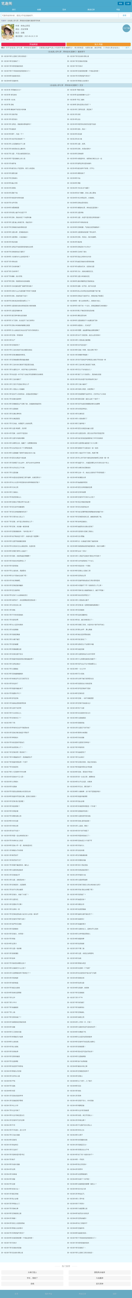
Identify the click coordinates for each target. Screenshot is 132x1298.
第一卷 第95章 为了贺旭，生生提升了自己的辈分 (18, 320)
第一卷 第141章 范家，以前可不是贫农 (14, 433)
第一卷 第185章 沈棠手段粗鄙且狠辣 (13, 541)
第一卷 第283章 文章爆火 (9, 782)
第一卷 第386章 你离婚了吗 (76, 1032)
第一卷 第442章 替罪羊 (75, 1169)
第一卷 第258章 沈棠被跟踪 (76, 718)
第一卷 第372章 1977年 (75, 997)
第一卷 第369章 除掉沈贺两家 (11, 993)
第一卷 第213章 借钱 (8, 610)
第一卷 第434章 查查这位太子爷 (78, 1150)
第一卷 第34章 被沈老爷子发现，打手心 (80, 168)
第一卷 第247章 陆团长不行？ (11, 693)
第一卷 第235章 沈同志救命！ (11, 664)
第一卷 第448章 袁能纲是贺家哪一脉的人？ (82, 1184)
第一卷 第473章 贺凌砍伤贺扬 (77, 61)
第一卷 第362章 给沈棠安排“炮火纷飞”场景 (81, 973)
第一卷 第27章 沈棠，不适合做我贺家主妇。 (16, 154)
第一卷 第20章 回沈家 (74, 134)
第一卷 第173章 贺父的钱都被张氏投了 (14, 512)
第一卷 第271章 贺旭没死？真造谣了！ (14, 752)
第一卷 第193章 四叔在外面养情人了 (13, 561)
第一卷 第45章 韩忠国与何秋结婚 (12, 198)
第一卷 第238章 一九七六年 (76, 669)
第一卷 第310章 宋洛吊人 (75, 845)
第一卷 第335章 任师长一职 (10, 909)
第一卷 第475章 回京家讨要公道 (78, 56)
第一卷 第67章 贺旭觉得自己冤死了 (13, 252)
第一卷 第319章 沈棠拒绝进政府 (12, 870)
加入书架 (98, 44)
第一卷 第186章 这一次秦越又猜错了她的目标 (82, 541)
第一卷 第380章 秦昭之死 (75, 1017)
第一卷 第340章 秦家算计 (75, 919)
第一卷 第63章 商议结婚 (9, 242)
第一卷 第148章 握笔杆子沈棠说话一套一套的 (82, 448)
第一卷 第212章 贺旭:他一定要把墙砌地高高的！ (83, 605)
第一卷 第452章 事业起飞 (75, 1194)
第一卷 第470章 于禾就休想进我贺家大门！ (16, 71)
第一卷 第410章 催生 (74, 1091)
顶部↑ (115, 1294)
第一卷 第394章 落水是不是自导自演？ (80, 1051)
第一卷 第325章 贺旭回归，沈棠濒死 (13, 885)
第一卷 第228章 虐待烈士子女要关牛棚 (80, 644)
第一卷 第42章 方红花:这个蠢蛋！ (78, 188)
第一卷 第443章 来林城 (9, 1174)
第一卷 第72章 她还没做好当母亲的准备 (80, 261)
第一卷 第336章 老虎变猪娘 (76, 909)
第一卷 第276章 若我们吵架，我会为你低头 (82, 762)
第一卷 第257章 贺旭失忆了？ (11, 718)
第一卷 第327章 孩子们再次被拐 (12, 890)
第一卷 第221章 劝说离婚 (9, 629)
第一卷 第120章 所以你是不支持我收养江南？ (82, 379)
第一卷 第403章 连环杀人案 (10, 1076)
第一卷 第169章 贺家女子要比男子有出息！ (16, 502)
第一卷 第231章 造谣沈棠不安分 (12, 654)
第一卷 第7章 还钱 (7, 104)
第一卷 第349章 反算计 (9, 943)
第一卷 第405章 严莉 (8, 1081)
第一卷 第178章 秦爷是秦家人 (77, 522)
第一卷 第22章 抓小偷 (74, 139)
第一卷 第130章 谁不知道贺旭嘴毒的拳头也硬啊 (83, 404)
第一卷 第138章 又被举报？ (76, 423)
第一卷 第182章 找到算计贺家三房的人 (80, 531)
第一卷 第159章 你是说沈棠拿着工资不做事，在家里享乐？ (21, 477)
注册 (127, 3)
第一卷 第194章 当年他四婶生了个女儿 (80, 561)
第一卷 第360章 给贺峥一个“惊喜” (78, 968)
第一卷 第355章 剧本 (8, 958)
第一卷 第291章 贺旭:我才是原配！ (13, 801)
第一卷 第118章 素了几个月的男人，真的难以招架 (84, 374)
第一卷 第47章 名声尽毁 (9, 203)
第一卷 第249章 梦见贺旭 (9, 698)
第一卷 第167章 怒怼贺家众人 (11, 497)
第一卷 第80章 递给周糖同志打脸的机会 (80, 281)
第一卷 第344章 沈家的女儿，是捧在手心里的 (82, 929)
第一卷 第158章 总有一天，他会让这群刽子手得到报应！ (86, 472)
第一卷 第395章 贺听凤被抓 (10, 1056)
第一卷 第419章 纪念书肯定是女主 (12, 1115)
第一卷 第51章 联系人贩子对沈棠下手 (14, 212)
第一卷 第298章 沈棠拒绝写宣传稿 (78, 816)
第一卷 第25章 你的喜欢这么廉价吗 (13, 149)
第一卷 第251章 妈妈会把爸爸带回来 (13, 703)
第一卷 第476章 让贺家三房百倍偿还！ (14, 56)
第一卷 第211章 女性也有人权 (11, 605)
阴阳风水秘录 (99, 1272)
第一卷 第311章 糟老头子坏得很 (12, 850)
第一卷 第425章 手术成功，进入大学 (13, 1130)
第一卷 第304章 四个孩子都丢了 (78, 831)
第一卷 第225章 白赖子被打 (10, 639)
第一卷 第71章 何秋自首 (9, 261)
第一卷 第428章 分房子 (75, 1135)
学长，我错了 (32, 1278)
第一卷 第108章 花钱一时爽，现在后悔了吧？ (82, 350)
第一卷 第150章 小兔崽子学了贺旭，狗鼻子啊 (82, 453)
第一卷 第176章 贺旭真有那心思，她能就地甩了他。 (85, 517)
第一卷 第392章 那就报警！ (76, 1047)
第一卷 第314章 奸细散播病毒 (77, 855)
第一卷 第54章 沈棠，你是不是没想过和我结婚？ (84, 217)
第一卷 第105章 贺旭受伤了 (10, 345)
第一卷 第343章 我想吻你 (9, 929)
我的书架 (48, 1294)
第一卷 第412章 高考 (74, 1096)
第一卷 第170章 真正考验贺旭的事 (78, 502)
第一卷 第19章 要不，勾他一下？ (12, 134)
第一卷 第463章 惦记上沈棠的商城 (12, 1223)
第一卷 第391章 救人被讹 (9, 1047)
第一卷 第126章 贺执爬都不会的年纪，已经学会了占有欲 (86, 394)
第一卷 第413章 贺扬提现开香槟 (12, 1100)
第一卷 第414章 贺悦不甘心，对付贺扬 (80, 1100)
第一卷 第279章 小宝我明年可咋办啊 (13, 772)
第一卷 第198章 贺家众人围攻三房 (78, 571)
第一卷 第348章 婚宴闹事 (75, 939)
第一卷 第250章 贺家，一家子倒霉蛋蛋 (80, 698)
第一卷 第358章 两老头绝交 (76, 963)
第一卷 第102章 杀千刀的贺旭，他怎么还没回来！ (84, 335)
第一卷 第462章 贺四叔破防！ (77, 1218)
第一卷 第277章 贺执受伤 (9, 767)
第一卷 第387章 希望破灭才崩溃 (12, 1037)
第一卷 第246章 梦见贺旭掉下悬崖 (78, 688)
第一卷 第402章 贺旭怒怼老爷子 (78, 1071)
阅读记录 (91, 10)
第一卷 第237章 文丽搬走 (9, 669)
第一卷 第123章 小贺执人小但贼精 (12, 389)
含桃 (32, 1284)
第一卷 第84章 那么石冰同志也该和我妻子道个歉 (84, 291)
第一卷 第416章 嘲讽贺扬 (75, 1105)
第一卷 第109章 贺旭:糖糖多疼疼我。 (13, 355)
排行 (14, 10)
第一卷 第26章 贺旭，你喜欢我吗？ (79, 149)
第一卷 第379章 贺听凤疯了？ (11, 1017)
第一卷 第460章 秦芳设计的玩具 (78, 1213)
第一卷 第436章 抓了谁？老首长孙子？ (80, 1154)
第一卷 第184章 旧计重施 (75, 536)
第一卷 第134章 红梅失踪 (75, 414)
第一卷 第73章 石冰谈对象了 (11, 266)
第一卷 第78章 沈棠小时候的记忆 (78, 276)
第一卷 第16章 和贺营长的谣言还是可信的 (81, 124)
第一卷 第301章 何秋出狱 (9, 826)
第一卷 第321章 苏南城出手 (10, 875)
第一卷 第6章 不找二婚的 (75, 100)
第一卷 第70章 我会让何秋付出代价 (79, 257)
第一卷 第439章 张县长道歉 (10, 1164)
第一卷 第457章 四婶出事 (9, 1208)
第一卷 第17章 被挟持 (8, 129)
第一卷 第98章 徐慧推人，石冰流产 (79, 325)
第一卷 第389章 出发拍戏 (9, 1042)
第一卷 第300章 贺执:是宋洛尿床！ (79, 821)
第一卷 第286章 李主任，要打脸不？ (79, 786)
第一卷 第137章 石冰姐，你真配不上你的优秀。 (17, 423)
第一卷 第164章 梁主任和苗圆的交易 (79, 487)
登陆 (120, 3)
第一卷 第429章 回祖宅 (9, 1140)
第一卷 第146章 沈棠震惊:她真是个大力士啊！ (83, 443)
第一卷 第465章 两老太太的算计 (78, 81)
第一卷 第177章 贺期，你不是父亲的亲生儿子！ (17, 522)
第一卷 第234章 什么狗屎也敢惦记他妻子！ (82, 659)
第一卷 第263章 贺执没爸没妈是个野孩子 (15, 733)
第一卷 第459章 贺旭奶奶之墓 (11, 1213)
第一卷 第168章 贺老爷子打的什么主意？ (81, 497)
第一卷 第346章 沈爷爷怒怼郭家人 (78, 934)
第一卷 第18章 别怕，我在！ (77, 129)
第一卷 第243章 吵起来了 (9, 683)
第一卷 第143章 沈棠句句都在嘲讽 (12, 438)
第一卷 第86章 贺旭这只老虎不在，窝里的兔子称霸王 (85, 296)
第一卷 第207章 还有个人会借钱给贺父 (14, 595)
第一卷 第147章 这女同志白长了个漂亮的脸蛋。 (17, 448)
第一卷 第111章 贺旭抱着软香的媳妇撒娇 (15, 360)
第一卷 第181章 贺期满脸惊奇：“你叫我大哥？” (17, 531)
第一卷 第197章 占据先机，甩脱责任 (13, 571)
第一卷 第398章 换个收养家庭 (77, 1061)
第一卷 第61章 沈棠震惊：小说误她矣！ (14, 237)
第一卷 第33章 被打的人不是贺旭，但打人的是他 (18, 168)
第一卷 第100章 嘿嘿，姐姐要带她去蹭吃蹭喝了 (83, 330)
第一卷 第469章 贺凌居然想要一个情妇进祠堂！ (83, 71)
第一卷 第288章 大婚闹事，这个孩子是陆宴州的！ (84, 791)
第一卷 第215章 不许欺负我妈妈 (12, 615)
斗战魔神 (99, 1278)
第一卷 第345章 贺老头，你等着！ (12, 934)
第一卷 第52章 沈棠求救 (75, 212)
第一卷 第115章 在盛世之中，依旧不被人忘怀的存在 (19, 369)
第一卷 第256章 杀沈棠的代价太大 (78, 713)
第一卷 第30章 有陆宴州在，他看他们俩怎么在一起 (84, 158)
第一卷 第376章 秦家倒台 (75, 1007)
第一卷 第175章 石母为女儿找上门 (12, 517)
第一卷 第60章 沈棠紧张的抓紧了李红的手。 (82, 232)
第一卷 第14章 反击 (73, 119)
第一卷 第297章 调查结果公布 (11, 816)
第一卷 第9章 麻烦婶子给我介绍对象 (13, 109)
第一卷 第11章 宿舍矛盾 (9, 114)
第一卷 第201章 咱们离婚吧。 (11, 580)
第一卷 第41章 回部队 (8, 188)
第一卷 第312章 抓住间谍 (75, 850)
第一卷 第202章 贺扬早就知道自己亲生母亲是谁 (83, 580)
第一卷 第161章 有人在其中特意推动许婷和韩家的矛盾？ (20, 482)
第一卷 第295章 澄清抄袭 (9, 811)
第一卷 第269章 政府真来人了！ (12, 747)
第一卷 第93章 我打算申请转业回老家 (14, 315)
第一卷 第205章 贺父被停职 (10, 590)
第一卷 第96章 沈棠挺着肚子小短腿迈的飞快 (82, 320)
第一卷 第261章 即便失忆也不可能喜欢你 (15, 728)
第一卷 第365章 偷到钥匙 (9, 983)
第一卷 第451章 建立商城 (9, 1194)
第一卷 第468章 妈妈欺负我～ (11, 76)
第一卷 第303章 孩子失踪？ (10, 831)
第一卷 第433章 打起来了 (9, 1150)
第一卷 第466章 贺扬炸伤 (9, 81)
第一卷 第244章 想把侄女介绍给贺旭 (79, 683)
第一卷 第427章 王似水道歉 (10, 1135)
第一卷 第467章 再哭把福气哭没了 (78, 76)
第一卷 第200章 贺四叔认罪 (76, 576)
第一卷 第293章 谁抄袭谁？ (10, 806)
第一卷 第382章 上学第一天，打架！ (79, 1022)
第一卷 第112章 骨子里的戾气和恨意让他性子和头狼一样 (86, 360)
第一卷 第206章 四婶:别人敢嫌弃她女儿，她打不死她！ (86, 590)
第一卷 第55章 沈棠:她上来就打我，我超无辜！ (17, 222)
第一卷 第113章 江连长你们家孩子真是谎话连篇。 (18, 365)
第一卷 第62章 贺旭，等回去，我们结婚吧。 (82, 237)
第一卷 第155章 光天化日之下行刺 (12, 468)
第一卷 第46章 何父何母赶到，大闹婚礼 (80, 198)
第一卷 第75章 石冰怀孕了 (10, 271)
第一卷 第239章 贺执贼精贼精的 (12, 674)
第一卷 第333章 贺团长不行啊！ (12, 904)
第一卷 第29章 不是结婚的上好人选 (13, 158)
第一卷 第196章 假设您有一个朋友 (78, 566)
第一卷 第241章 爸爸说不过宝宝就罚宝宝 (15, 679)
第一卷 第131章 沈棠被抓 (9, 409)
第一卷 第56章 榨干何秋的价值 (77, 222)
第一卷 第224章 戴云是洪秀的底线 (78, 634)
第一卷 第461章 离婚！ (9, 1218)
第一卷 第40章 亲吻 (73, 183)
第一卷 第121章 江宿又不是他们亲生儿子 (15, 384)
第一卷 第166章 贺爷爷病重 (76, 492)
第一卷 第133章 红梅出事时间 (11, 414)
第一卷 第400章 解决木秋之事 (77, 1066)
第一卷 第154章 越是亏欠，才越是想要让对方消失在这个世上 (88, 463)
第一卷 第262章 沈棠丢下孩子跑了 (78, 728)
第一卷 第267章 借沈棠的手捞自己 (12, 742)
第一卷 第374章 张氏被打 (75, 1002)
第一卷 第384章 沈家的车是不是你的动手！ (82, 1027)
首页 (16, 1294)
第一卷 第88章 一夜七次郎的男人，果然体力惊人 (84, 301)
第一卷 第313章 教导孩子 (9, 855)
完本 (64, 10)
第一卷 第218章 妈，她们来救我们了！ (80, 620)
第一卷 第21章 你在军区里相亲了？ (13, 139)
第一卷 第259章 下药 (8, 723)
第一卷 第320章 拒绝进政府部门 (78, 870)
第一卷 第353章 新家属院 (9, 953)
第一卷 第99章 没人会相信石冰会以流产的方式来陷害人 (20, 330)
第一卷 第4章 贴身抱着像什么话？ (78, 95)
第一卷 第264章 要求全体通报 (77, 733)
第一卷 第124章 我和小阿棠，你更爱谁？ (81, 389)
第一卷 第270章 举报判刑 (75, 747)
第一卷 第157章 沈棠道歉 (9, 472)
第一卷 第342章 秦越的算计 (76, 924)
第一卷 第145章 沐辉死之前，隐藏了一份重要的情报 (19, 443)
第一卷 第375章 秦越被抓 (9, 1007)
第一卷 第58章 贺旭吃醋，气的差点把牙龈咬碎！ (84, 227)
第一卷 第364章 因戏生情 (75, 978)
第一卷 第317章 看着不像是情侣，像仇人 (15, 865)
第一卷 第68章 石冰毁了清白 (77, 252)
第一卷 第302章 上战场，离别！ (78, 826)
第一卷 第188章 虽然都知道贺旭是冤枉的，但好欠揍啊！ (86, 546)
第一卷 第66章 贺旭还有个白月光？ (79, 247)
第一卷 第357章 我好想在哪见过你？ (13, 963)
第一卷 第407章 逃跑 (8, 1086)
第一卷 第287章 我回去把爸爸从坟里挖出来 (16, 791)
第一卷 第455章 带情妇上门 (10, 1204)
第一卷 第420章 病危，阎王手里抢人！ (80, 1115)
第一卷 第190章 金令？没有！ (77, 551)
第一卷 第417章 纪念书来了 (10, 1110)
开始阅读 (33, 44)
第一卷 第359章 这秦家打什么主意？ (13, 968)
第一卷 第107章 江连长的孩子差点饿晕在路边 (16, 350)
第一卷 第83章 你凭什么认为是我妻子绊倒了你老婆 (18, 291)
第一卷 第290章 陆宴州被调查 (77, 796)
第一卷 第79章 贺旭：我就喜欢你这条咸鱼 (15, 281)
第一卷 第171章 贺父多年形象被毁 (12, 507)
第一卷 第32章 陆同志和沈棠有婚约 (79, 163)
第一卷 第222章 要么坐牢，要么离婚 (79, 629)
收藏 (39, 10)
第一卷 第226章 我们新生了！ (77, 639)
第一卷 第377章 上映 (8, 1012)
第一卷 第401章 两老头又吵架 (11, 1071)
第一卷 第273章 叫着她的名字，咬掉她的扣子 (16, 757)
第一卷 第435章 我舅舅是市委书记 (12, 1154)
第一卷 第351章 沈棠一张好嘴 (11, 948)
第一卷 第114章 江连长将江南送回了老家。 (82, 365)
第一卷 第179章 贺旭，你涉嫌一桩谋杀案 (15, 526)
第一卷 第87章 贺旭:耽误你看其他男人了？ (15, 301)
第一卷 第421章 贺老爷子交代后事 (12, 1120)
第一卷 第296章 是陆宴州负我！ (78, 811)
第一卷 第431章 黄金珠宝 (9, 1145)
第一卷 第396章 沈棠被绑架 (76, 1056)
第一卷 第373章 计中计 (9, 1002)
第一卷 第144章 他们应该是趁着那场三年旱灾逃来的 (85, 438)
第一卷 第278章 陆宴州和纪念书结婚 (79, 767)
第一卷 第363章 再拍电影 (9, 978)
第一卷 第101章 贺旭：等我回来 (12, 335)
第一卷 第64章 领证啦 (74, 242)
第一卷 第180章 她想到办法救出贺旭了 (80, 526)
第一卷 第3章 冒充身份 (9, 95)
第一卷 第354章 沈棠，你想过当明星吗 (80, 953)
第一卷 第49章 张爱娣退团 (10, 208)
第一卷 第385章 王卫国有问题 (11, 1032)
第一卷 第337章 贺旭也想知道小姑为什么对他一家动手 (19, 914)
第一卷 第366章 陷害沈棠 (75, 983)
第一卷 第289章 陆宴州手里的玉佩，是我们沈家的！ (19, 796)
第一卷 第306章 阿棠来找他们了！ (78, 836)
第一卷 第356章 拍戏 (74, 958)
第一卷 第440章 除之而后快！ (77, 1164)
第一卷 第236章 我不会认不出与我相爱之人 (82, 664)
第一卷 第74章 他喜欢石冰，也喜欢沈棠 (80, 266)
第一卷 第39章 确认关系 (9, 183)
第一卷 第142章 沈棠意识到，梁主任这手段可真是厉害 (85, 433)
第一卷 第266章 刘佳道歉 (75, 737)
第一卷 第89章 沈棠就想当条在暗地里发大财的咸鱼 (18, 306)
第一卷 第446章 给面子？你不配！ (78, 1179)
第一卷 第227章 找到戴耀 (9, 644)
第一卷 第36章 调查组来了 (76, 173)
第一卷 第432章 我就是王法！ (77, 1145)
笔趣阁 (6, 3)
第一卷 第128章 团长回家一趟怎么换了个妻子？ (83, 399)
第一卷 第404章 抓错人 (75, 1076)
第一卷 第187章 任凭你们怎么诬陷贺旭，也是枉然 (18, 546)
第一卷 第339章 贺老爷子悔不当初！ (13, 919)
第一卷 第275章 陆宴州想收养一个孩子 (14, 762)
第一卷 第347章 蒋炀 (8, 939)
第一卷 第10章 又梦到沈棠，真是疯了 (80, 109)
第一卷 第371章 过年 (8, 997)
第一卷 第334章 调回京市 (75, 904)
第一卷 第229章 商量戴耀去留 (11, 649)
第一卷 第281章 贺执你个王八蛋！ (12, 777)
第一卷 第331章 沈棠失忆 (9, 899)
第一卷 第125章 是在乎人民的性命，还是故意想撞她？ (19, 394)
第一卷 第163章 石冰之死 (9, 487)
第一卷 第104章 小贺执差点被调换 (78, 340)
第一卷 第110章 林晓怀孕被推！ (78, 355)
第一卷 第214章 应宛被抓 (75, 610)
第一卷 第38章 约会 (73, 178)
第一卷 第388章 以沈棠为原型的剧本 (79, 1037)
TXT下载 (126, 28)
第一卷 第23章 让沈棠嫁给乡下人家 (13, 144)
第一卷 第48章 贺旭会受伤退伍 (77, 203)
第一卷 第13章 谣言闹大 (9, 119)
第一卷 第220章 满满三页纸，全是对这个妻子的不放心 (85, 625)
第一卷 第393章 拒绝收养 (9, 1051)
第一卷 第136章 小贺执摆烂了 (77, 418)
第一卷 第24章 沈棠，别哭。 (77, 144)
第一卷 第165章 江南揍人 (9, 492)
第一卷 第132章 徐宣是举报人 (77, 409)
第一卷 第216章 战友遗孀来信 (77, 615)
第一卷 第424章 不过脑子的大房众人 (79, 1125)
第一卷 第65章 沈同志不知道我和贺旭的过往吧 (17, 247)
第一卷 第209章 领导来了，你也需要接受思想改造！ (19, 600)
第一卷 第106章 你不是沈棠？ (77, 345)
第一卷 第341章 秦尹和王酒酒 (11, 924)
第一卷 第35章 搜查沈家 (9, 173)
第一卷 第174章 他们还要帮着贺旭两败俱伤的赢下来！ (85, 512)
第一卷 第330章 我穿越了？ (76, 894)
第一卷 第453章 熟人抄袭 (9, 1199)
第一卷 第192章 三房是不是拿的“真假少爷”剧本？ (84, 556)
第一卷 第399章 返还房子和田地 (12, 1066)
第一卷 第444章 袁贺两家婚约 (77, 1174)
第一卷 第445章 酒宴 (8, 1179)
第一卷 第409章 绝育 (8, 1091)
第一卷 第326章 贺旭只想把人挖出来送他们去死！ (84, 885)
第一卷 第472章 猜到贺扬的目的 (12, 66)
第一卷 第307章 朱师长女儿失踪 (12, 840)
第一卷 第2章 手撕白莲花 (75, 90)
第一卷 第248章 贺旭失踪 (75, 693)
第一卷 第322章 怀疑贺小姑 (76, 875)
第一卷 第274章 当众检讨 (75, 757)
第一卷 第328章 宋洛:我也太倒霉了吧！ (80, 890)
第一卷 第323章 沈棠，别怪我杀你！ (13, 880)
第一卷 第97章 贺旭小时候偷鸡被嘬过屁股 (15, 325)
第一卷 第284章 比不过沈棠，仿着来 (79, 782)
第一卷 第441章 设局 (8, 1169)
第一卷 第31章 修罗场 (8, 163)
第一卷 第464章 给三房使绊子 (77, 1223)
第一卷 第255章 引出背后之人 (11, 713)
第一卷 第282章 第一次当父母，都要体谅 (81, 777)
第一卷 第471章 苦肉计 (75, 66)
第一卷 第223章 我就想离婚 (10, 634)
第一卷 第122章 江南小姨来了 (77, 384)
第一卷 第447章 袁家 (8, 1184)
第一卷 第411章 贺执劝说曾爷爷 (12, 1096)
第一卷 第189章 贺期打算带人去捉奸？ (14, 551)
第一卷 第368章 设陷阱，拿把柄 (78, 988)
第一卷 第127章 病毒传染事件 (11, 399)
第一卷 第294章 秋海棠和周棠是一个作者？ (82, 806)
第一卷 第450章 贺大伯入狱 (76, 1189)
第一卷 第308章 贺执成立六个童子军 (79, 840)
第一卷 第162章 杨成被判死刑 (77, 482)
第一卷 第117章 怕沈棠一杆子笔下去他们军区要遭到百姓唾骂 (22, 374)
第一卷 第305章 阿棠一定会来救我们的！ (15, 836)
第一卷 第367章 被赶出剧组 (10, 988)
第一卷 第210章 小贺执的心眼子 (78, 600)
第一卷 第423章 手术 (8, 1125)
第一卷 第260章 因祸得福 (75, 723)
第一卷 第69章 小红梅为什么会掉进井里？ (15, 257)
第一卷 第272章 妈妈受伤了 (76, 752)
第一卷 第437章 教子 (8, 1159)
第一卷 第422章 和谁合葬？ (76, 1120)
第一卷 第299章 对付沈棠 (9, 821)
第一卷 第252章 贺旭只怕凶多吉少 (78, 703)
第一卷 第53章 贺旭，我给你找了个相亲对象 (16, 217)
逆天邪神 (99, 1284)
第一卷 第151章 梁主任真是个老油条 (13, 458)
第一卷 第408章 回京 (74, 1086)
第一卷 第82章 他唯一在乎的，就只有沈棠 (81, 286)
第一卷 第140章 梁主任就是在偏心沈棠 (80, 428)
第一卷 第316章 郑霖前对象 (76, 860)
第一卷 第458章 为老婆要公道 (77, 1208)
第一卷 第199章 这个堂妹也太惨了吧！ (14, 576)
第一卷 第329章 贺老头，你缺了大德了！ (15, 894)
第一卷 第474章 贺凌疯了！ (10, 61)
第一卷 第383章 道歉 (8, 1027)
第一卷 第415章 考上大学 (9, 1105)
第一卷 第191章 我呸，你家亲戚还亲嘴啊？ (16, 556)
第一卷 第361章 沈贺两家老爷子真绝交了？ (16, 973)
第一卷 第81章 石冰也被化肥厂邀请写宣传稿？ (17, 286)
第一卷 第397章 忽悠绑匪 (9, 1061)
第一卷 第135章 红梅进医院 (10, 418)
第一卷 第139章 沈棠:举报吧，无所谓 (13, 428)
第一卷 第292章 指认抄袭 (75, 801)
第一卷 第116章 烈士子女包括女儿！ (79, 369)
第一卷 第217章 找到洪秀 (9, 620)
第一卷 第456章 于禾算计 (75, 1204)
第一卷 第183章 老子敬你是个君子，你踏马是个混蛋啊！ (20, 536)
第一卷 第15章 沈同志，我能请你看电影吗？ (16, 124)
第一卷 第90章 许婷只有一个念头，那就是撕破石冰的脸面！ (87, 306)
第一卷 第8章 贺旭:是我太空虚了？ (79, 104)
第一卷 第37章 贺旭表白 (9, 178)
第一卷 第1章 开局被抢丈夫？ (11, 90)
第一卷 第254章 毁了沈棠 (75, 708)
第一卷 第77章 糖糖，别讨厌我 (11, 276)
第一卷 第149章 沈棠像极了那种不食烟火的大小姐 (18, 453)
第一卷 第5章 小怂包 (8, 100)
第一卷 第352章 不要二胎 (75, 948)
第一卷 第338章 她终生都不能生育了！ (80, 914)
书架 (118, 10)
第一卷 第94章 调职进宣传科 (77, 315)
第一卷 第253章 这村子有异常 (11, 708)
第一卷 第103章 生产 (8, 340)
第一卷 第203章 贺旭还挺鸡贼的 (12, 585)
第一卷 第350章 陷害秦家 (75, 943)
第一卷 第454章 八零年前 (75, 1199)
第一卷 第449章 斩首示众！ (10, 1189)
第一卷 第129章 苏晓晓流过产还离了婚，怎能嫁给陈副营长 (21, 404)
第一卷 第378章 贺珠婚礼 (75, 1012)
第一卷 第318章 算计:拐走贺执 (77, 865)
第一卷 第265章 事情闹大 (9, 737)
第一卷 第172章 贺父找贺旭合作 (78, 507)
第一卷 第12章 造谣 (73, 114)
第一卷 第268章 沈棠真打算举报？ (78, 742)
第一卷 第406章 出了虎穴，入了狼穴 (79, 1081)
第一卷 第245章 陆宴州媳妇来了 (12, 688)
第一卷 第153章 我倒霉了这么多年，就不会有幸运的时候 (20, 463)
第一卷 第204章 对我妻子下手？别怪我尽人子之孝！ (85, 585)
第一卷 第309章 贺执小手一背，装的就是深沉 (16, 845)
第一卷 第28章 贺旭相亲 (75, 154)
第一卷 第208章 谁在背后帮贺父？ (78, 595)
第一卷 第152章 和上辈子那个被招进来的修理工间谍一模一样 (88, 458)
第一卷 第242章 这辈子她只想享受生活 (80, 679)
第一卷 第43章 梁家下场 (9, 193)
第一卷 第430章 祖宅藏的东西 (77, 1140)
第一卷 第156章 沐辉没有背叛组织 (78, 468)
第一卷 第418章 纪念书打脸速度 (78, 1110)
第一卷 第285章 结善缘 (9, 786)
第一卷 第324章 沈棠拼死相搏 (77, 880)
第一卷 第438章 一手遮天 (75, 1159)
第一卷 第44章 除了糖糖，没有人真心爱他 (81, 193)
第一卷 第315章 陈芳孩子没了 (11, 860)
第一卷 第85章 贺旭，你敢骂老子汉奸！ (14, 296)
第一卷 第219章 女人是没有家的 (12, 625)
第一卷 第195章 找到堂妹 (9, 566)
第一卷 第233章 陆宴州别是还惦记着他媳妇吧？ (17, 659)
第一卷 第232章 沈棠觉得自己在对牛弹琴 (81, 654)
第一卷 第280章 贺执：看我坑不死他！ (80, 772)
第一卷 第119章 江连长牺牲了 (11, 379)
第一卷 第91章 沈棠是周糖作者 (11, 311)
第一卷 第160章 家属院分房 (76, 477)
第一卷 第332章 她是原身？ (76, 899)
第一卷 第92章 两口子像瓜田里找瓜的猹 (80, 311)
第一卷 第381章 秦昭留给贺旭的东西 (13, 1022)
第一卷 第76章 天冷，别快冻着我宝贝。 (80, 271)
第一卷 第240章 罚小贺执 (75, 674)
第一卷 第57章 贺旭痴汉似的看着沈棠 (14, 227)
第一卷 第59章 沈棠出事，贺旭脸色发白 (14, 232)
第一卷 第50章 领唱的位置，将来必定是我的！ (83, 208)
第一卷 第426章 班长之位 (75, 1130)
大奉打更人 (32, 1272)
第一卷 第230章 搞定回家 (75, 649)
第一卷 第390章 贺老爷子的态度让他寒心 (81, 1042)
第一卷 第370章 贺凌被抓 (75, 993)
